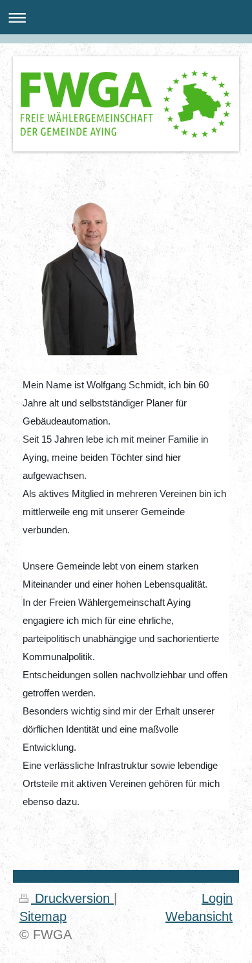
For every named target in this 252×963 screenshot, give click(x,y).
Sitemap (43, 916)
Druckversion (72, 898)
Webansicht (199, 916)
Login (217, 898)
